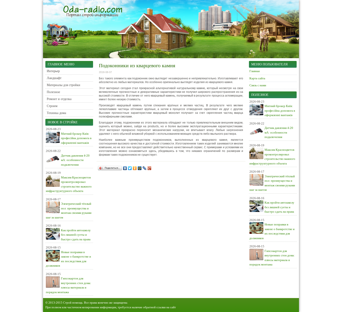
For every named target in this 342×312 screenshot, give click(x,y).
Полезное (53, 92)
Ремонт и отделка (59, 99)
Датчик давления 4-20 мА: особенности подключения (75, 160)
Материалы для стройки (63, 85)
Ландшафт (54, 78)
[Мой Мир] (139, 168)
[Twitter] (129, 168)
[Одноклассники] (134, 168)
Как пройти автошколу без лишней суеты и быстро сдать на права (76, 234)
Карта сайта (257, 78)
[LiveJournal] (144, 168)
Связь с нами (257, 85)
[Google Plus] (149, 168)
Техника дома (56, 113)
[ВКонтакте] (125, 168)
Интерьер (53, 71)
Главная (254, 71)
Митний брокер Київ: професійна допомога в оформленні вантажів (76, 138)
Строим (52, 106)
